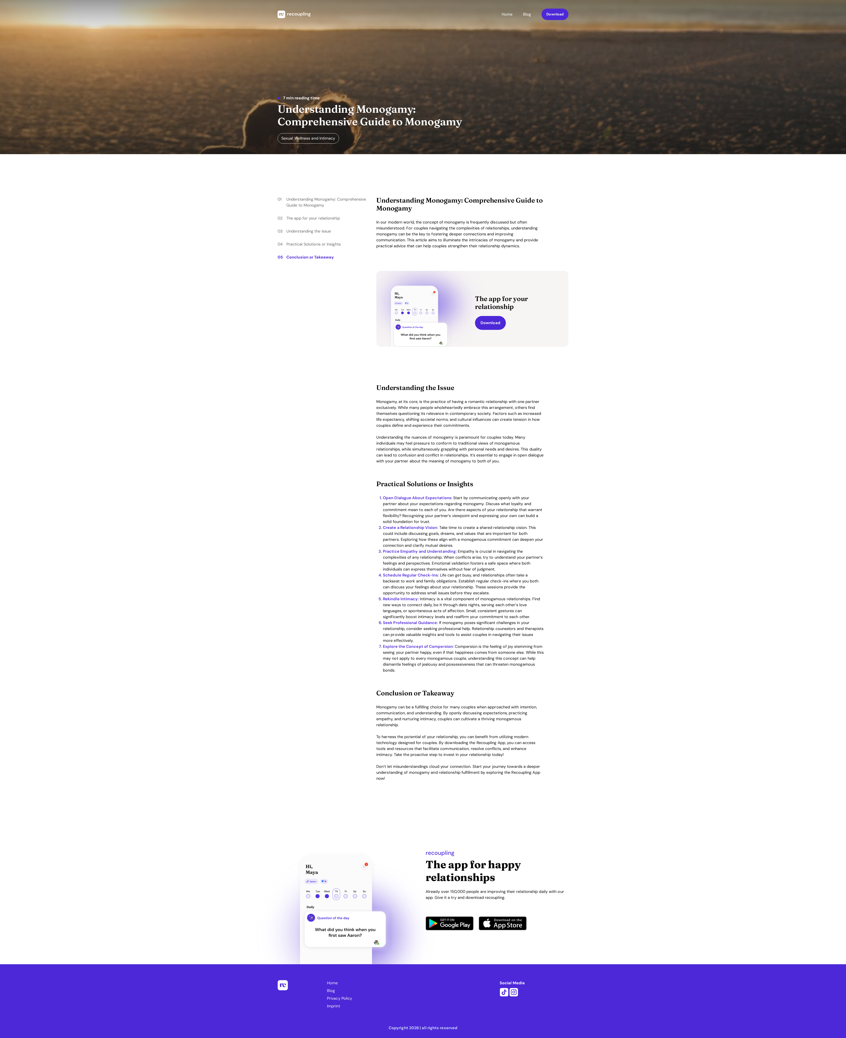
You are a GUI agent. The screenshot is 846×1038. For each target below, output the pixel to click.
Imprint (333, 1006)
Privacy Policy (339, 998)
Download (555, 14)
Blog (527, 14)
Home (507, 14)
